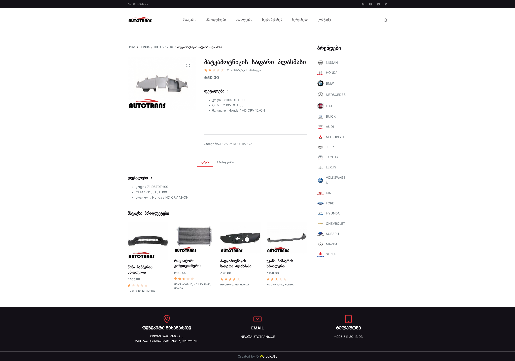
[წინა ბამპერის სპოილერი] (148, 241)
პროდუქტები (216, 20)
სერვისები (300, 20)
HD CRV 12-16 (230, 143)
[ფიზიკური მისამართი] (167, 319)
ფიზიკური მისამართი (166, 328)
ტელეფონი (348, 328)
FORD (330, 203)
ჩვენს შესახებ (272, 20)
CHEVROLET (335, 224)
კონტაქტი (325, 20)
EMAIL (257, 328)
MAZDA (331, 244)
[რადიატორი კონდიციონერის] (194, 237)
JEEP (330, 147)
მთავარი (189, 20)
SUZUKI (332, 254)
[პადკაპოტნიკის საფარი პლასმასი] (240, 238)
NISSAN (332, 63)
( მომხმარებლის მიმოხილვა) (244, 70)
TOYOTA (332, 157)
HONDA (247, 143)
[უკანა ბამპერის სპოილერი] (287, 238)
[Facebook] (363, 4)
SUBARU (332, 234)
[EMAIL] (257, 319)
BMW (330, 83)
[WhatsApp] (386, 4)
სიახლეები (244, 20)
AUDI (330, 127)
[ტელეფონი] (348, 319)
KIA (328, 193)
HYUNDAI (333, 213)
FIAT (329, 106)
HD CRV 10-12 (136, 290)
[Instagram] (370, 4)
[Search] (385, 20)
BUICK (331, 116)
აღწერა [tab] (205, 162)
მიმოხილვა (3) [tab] (225, 162)
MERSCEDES (336, 95)
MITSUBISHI (335, 137)
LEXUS (331, 167)
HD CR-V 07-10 (183, 284)
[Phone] (378, 4)
